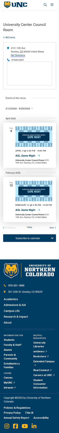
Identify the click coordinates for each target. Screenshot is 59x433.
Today (29, 227)
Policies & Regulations (17, 407)
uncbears (39, 351)
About (8, 322)
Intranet (8, 387)
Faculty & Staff (12, 344)
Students (9, 339)
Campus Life (12, 310)
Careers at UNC (42, 375)
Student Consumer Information (40, 384)
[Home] (15, 4)
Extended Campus (44, 361)
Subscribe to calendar (28, 238)
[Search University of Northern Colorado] (45, 5)
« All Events (9, 37)
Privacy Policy (12, 412)
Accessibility (41, 417)
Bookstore (39, 356)
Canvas (8, 377)
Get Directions (18, 55)
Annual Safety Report (16, 417)
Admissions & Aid (15, 305)
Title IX (29, 412)
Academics (11, 299)
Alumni (8, 349)
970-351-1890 (16, 285)
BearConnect (41, 370)
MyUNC (8, 382)
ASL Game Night (25, 155)
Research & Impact (16, 316)
